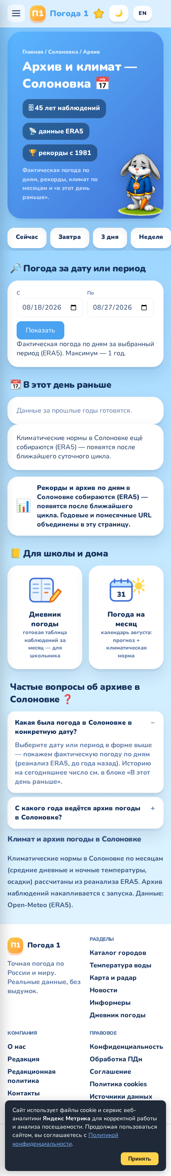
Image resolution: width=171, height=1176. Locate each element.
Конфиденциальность (126, 1046)
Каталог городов (118, 952)
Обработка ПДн (116, 1059)
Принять (139, 1159)
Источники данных (121, 1096)
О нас (16, 1046)
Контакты (23, 1093)
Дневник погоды (118, 1015)
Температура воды (120, 965)
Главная (32, 52)
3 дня (110, 237)
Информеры (110, 1002)
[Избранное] (98, 13)
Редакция (23, 1059)
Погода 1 (60, 13)
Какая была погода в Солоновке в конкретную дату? (73, 727)
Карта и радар (113, 977)
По (90, 293)
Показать (40, 330)
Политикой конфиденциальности (65, 1139)
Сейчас (27, 237)
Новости (103, 990)
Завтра (70, 237)
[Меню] (16, 13)
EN (143, 13)
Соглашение (110, 1071)
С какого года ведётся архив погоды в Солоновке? (77, 813)
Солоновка (63, 52)
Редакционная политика (31, 1076)
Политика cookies (118, 1084)
